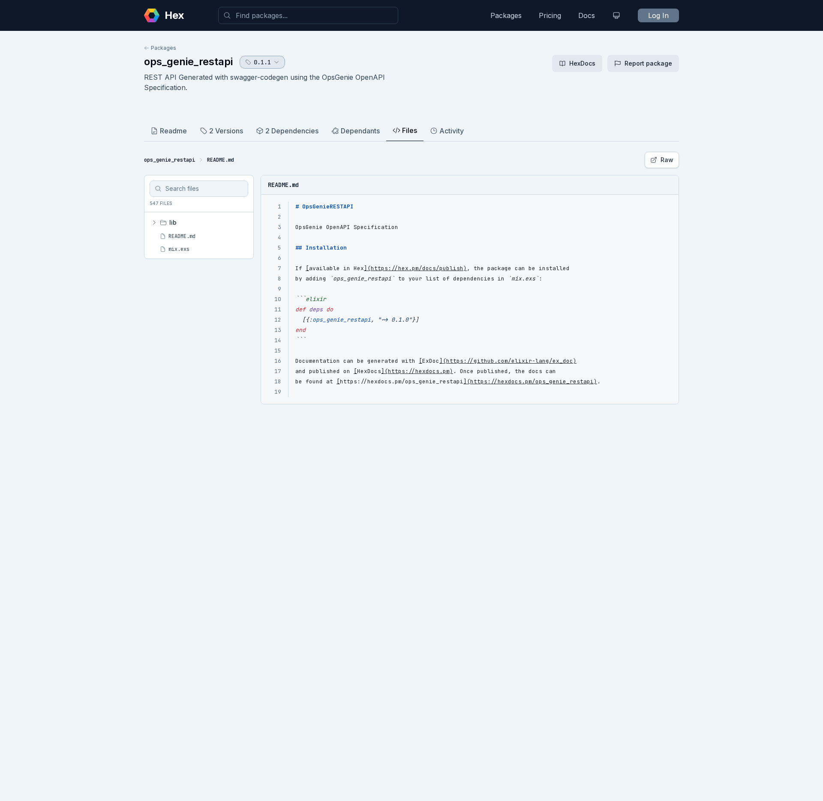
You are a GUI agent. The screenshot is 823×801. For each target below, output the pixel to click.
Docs (586, 15)
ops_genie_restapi (188, 61)
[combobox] (308, 15)
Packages (506, 15)
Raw (667, 159)
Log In (658, 15)
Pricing (550, 15)
